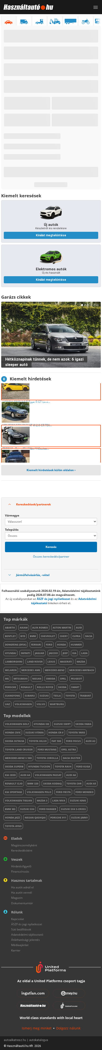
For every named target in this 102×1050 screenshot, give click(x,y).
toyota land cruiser (19, 749)
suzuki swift (62, 724)
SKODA (62, 687)
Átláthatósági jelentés (25, 940)
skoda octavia (14, 741)
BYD (22, 636)
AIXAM (24, 627)
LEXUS (51, 661)
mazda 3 (42, 800)
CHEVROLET (48, 636)
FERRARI (36, 644)
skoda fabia (83, 724)
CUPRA (76, 636)
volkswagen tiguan (18, 800)
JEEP (65, 653)
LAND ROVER (35, 661)
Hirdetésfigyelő (21, 866)
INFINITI (25, 653)
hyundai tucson (39, 766)
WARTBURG (57, 704)
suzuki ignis (78, 800)
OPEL (63, 678)
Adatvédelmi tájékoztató (27, 935)
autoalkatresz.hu (15, 1040)
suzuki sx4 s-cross (73, 809)
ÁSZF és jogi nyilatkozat (53, 599)
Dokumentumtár (22, 903)
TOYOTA (70, 695)
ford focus (73, 741)
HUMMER (76, 644)
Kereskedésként (21, 850)
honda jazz (12, 817)
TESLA (57, 695)
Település (12, 530)
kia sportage (13, 792)
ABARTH (10, 627)
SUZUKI (44, 695)
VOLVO (41, 704)
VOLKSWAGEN (23, 704)
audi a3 (90, 741)
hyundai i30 (41, 724)
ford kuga (83, 766)
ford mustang (46, 749)
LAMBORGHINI (13, 661)
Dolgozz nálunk (68, 1028)
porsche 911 (58, 817)
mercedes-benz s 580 (18, 758)
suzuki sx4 (27, 809)
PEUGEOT (76, 678)
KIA (74, 653)
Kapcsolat (17, 919)
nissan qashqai (35, 817)
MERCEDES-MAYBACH (81, 670)
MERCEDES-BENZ (55, 670)
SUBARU (30, 695)
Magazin (17, 898)
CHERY (64, 636)
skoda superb (14, 766)
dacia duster (71, 758)
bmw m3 (10, 809)
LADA (84, 653)
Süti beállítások (21, 929)
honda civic (13, 732)
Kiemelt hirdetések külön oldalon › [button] (51, 470)
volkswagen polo (39, 792)
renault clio (14, 783)
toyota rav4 (63, 766)
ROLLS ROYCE (45, 687)
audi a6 (71, 775)
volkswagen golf (17, 724)
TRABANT (85, 695)
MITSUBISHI (21, 678)
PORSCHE (10, 687)
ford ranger (47, 809)
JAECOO (53, 653)
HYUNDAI (10, 653)
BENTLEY (10, 636)
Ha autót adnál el (22, 887)
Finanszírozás (20, 871)
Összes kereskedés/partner (51, 557)
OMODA (50, 678)
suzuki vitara (34, 732)
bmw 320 (32, 783)
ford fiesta (63, 792)
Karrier (15, 950)
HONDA (61, 644)
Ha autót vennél (21, 893)
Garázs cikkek (16, 297)
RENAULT (26, 687)
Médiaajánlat (19, 945)
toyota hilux (38, 741)
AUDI (79, 627)
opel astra (68, 749)
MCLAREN (11, 670)
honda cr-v (56, 732)
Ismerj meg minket (36, 1028)
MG (7, 678)
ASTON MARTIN (62, 627)
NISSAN (36, 678)
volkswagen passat (48, 775)
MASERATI (66, 661)
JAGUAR (39, 653)
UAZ (7, 704)
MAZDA (81, 661)
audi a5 (91, 783)
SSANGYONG (12, 695)
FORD (49, 644)
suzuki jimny (79, 817)
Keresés (51, 547)
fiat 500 (56, 741)
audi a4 (25, 775)
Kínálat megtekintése (51, 235)
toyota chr (74, 783)
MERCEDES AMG (30, 670)
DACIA (88, 636)
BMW (33, 636)
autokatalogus (38, 1040)
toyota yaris (76, 732)
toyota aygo (13, 826)
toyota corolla (47, 758)
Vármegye (12, 515)
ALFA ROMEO (40, 627)
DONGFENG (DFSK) (15, 644)
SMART (75, 687)
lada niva (58, 800)
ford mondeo (84, 792)
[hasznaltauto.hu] (26, 7)
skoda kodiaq (52, 783)
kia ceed (10, 775)
